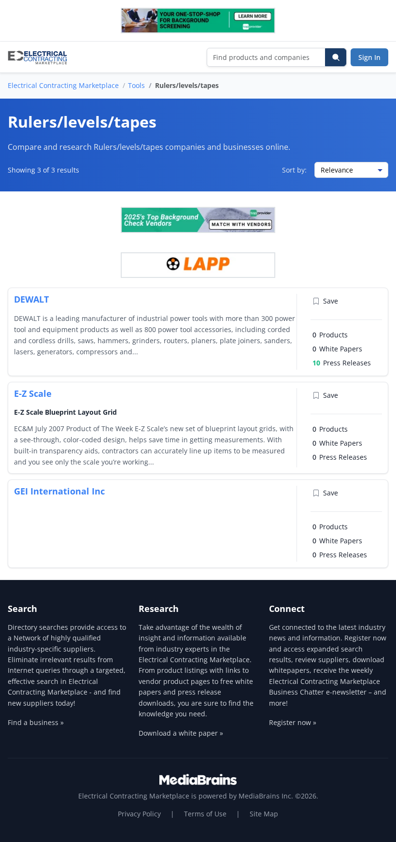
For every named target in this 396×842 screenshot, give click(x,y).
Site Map (264, 813)
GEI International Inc (59, 491)
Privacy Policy (139, 813)
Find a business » (36, 722)
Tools (136, 85)
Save (330, 300)
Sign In (369, 57)
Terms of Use (205, 813)
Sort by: (294, 169)
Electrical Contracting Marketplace (63, 85)
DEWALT (31, 299)
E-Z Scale (33, 393)
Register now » (292, 722)
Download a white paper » (181, 733)
